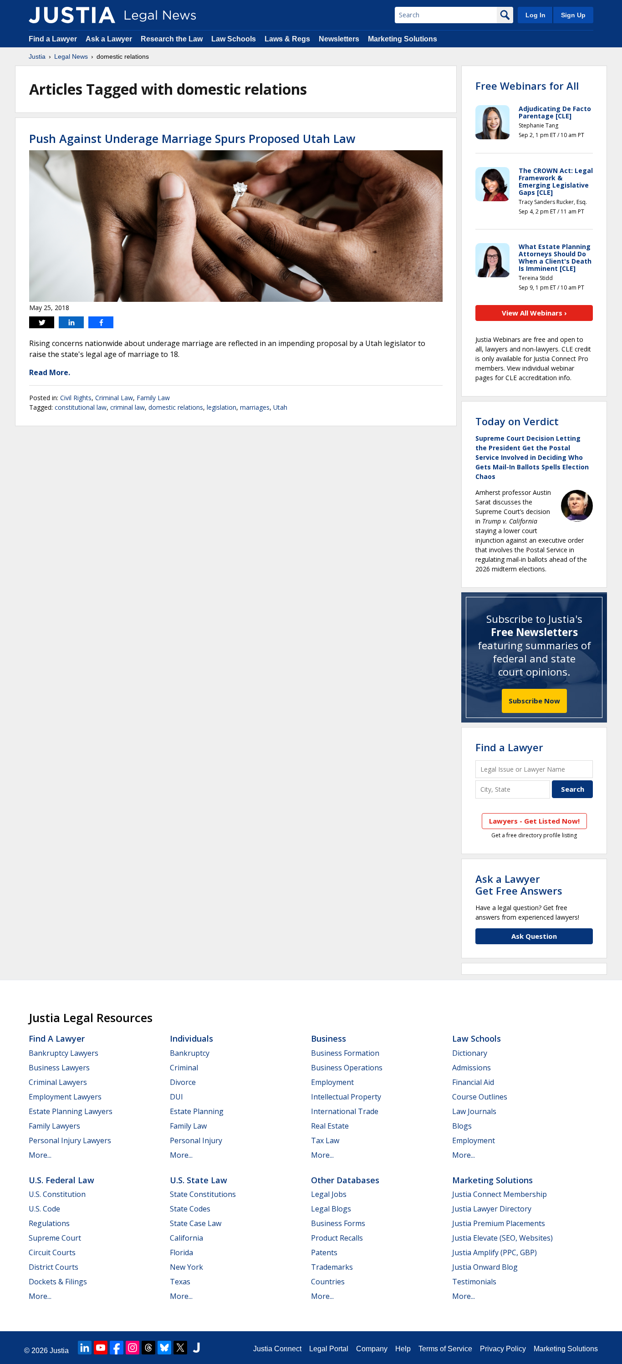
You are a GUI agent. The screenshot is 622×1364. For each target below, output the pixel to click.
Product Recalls (337, 1238)
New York (186, 1267)
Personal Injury (196, 1140)
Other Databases (345, 1180)
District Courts (53, 1267)
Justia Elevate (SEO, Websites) (502, 1238)
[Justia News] (72, 15)
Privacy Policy (503, 1349)
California (186, 1238)
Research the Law (172, 39)
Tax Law (325, 1140)
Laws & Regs (287, 39)
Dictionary (469, 1053)
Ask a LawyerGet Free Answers (518, 884)
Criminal (184, 1068)
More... (40, 1155)
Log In (535, 15)
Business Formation (345, 1053)
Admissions (471, 1068)
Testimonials (474, 1282)
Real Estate (330, 1126)
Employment (332, 1082)
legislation (221, 407)
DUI (176, 1097)
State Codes (190, 1209)
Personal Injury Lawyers (70, 1140)
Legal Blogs (331, 1209)
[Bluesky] (164, 1347)
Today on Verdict (517, 421)
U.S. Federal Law (61, 1180)
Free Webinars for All (527, 86)
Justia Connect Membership (499, 1194)
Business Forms (338, 1223)
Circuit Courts (52, 1252)
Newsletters (339, 39)
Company (371, 1349)
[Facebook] (116, 1347)
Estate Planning (197, 1111)
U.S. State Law (198, 1180)
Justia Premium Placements (498, 1223)
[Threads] (148, 1347)
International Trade (344, 1111)
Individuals (191, 1038)
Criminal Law (114, 397)
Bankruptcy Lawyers (63, 1053)
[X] (180, 1347)
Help (403, 1349)
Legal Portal (328, 1349)
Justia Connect (277, 1349)
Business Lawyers (59, 1068)
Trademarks (332, 1267)
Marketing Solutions (402, 39)
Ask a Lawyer (109, 39)
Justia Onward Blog (485, 1267)
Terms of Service (445, 1349)
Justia (37, 56)
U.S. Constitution (57, 1194)
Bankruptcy (189, 1053)
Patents (324, 1252)
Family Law (153, 397)
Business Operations (346, 1068)
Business (328, 1038)
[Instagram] (132, 1347)
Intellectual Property (346, 1097)
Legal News (71, 56)
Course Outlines (479, 1097)
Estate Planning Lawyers (70, 1111)
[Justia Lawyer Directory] (196, 1347)
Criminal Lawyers (58, 1082)
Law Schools (233, 39)
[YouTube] (100, 1347)
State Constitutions (203, 1194)
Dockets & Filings (58, 1282)
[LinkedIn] (85, 1347)
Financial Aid (473, 1082)
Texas (180, 1282)
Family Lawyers (54, 1126)
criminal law (127, 407)
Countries (328, 1282)
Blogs (462, 1126)
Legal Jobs (329, 1194)
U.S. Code (44, 1209)
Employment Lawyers (65, 1097)
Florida (181, 1252)
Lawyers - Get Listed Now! (534, 820)
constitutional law (81, 407)
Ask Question (534, 936)
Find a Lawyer (53, 39)
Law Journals (474, 1111)
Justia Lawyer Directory (491, 1209)
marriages (255, 407)
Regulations (49, 1223)
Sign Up (573, 15)
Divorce (183, 1082)
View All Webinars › (534, 312)
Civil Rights (76, 397)
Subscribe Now (534, 700)
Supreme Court (55, 1238)
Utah (280, 407)
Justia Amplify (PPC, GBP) (494, 1252)
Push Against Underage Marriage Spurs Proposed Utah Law (192, 138)
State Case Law (195, 1223)
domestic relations (175, 407)
